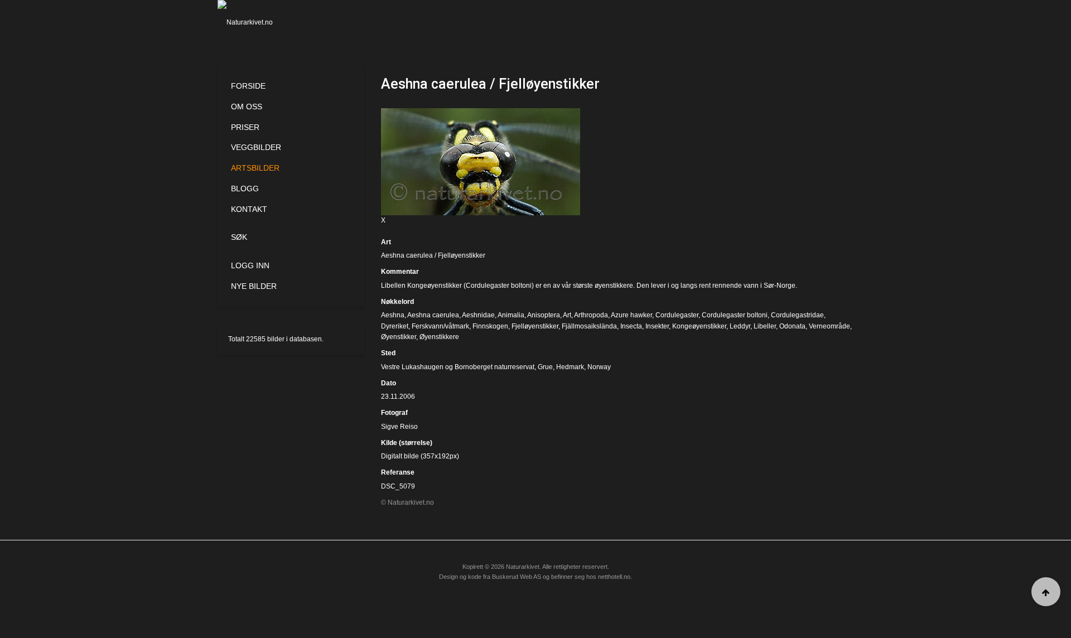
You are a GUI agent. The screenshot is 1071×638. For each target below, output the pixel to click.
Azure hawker (631, 315)
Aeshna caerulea (433, 315)
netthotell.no (614, 576)
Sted (388, 353)
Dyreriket (394, 326)
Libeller (765, 326)
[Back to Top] (1045, 591)
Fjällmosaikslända (589, 326)
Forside (248, 85)
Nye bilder (254, 286)
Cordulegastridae (797, 315)
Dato (388, 383)
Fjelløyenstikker (535, 326)
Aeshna (392, 315)
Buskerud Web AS (516, 576)
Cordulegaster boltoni (735, 315)
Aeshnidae (478, 315)
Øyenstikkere (439, 337)
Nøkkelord (397, 302)
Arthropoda (591, 315)
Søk (239, 237)
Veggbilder (256, 147)
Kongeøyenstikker (699, 326)
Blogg (245, 188)
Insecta (631, 326)
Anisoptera (543, 315)
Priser (245, 127)
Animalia (511, 315)
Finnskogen (490, 326)
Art (386, 242)
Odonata (792, 326)
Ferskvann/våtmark (440, 326)
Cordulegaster (676, 315)
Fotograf (394, 413)
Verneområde (829, 326)
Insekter (657, 326)
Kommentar (400, 272)
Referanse (397, 472)
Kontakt (249, 209)
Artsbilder (255, 167)
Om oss (246, 106)
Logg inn (250, 265)
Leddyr (740, 326)
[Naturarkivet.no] (264, 22)
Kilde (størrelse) (406, 443)
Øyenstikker (398, 337)
